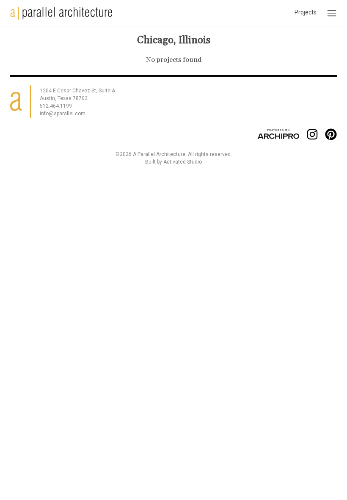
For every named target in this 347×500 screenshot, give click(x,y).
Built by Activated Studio (173, 162)
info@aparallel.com (62, 114)
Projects (306, 12)
